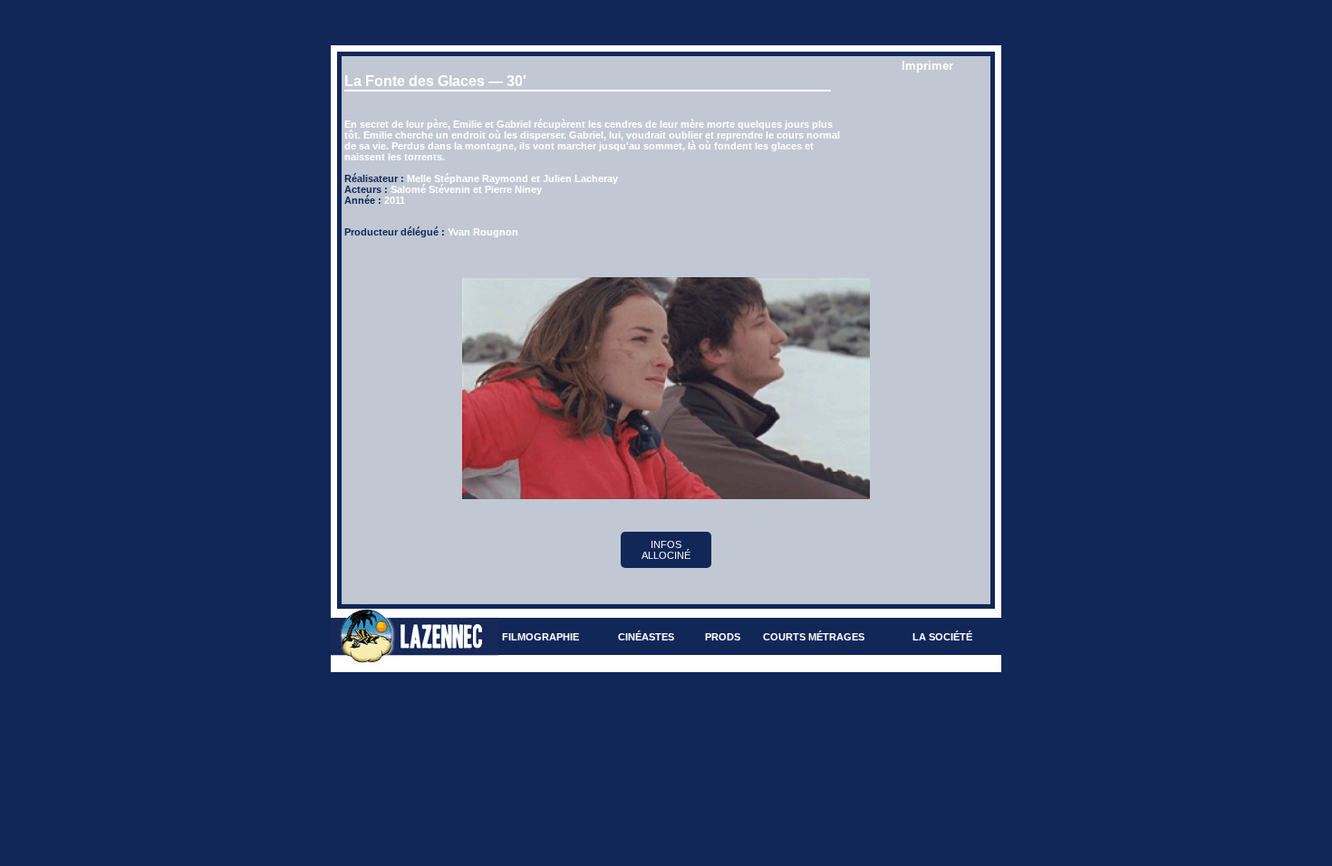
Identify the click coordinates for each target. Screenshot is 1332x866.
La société (942, 636)
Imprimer (927, 65)
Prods (722, 636)
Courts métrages (813, 636)
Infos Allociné (666, 550)
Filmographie (540, 636)
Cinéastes (646, 636)
